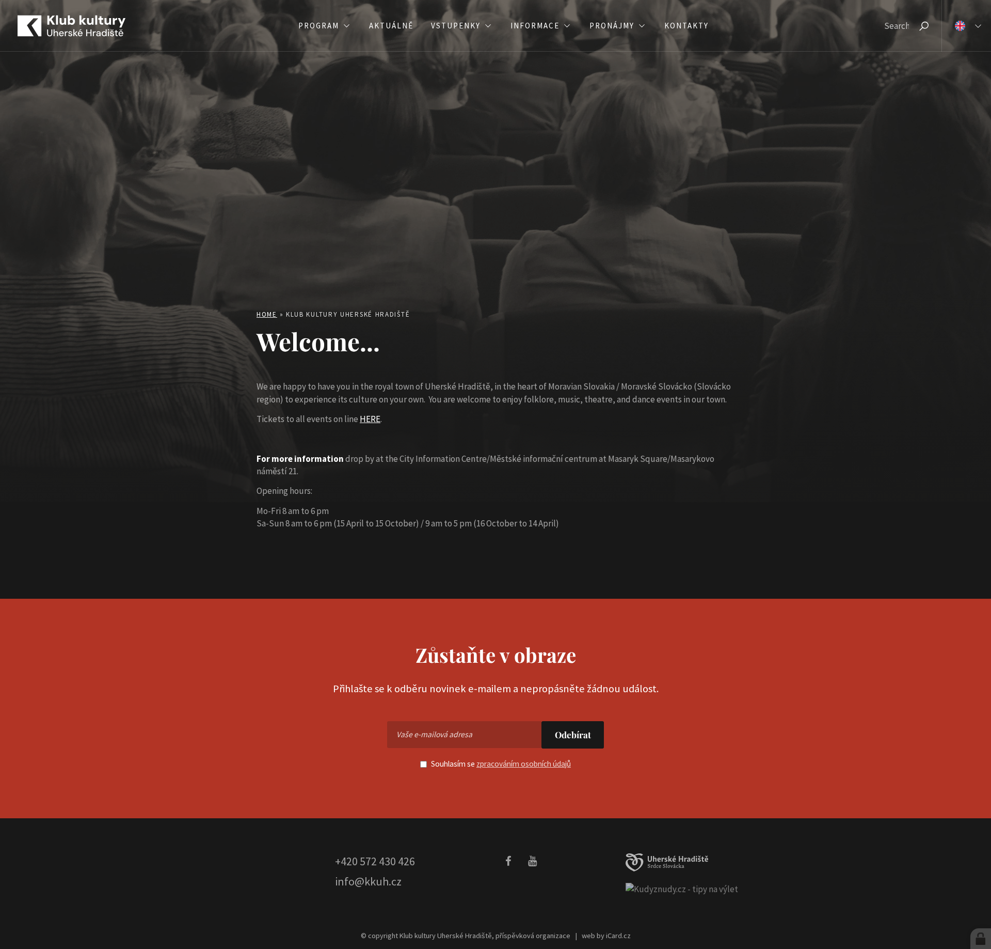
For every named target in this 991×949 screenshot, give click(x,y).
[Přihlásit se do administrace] (980, 938)
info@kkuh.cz (368, 881)
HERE (370, 419)
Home (267, 314)
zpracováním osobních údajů (523, 764)
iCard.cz (618, 935)
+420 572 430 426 (375, 861)
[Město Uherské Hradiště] (667, 862)
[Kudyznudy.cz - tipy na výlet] (682, 888)
